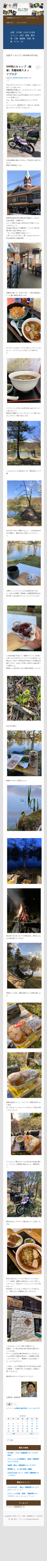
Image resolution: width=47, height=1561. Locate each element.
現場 (29, 38)
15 (23, 1426)
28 (18, 1431)
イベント (14, 35)
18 (37, 1426)
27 (13, 1431)
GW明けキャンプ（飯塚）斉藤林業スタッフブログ (18, 70)
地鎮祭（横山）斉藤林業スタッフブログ (21, 1465)
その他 (19, 32)
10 (32, 1424)
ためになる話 (29, 32)
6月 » (32, 1433)
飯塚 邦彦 (24, 1408)
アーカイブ (9, 1507)
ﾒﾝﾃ (21, 41)
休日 (22, 35)
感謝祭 (22, 38)
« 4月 (13, 1433)
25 (37, 1428)
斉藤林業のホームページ (14, 18)
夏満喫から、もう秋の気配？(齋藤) (19, 1469)
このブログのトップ (31, 18)
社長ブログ (10, 22)
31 (32, 1431)
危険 (27, 35)
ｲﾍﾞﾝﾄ (16, 41)
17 (32, 1426)
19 (8, 1428)
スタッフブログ (22, 22)
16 (27, 1426)
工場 (16, 38)
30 (27, 1431)
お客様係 (17, 1408)
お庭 (12, 32)
